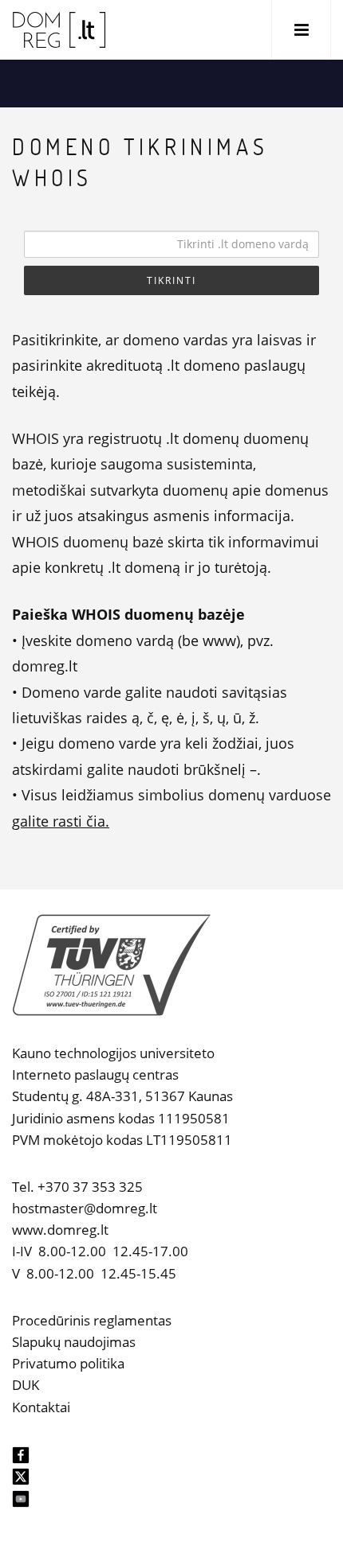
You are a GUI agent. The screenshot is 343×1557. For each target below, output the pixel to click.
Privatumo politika (68, 1363)
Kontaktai (41, 1407)
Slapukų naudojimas (74, 1342)
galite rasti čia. (60, 821)
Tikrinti (171, 280)
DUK (25, 1385)
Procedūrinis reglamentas (92, 1320)
